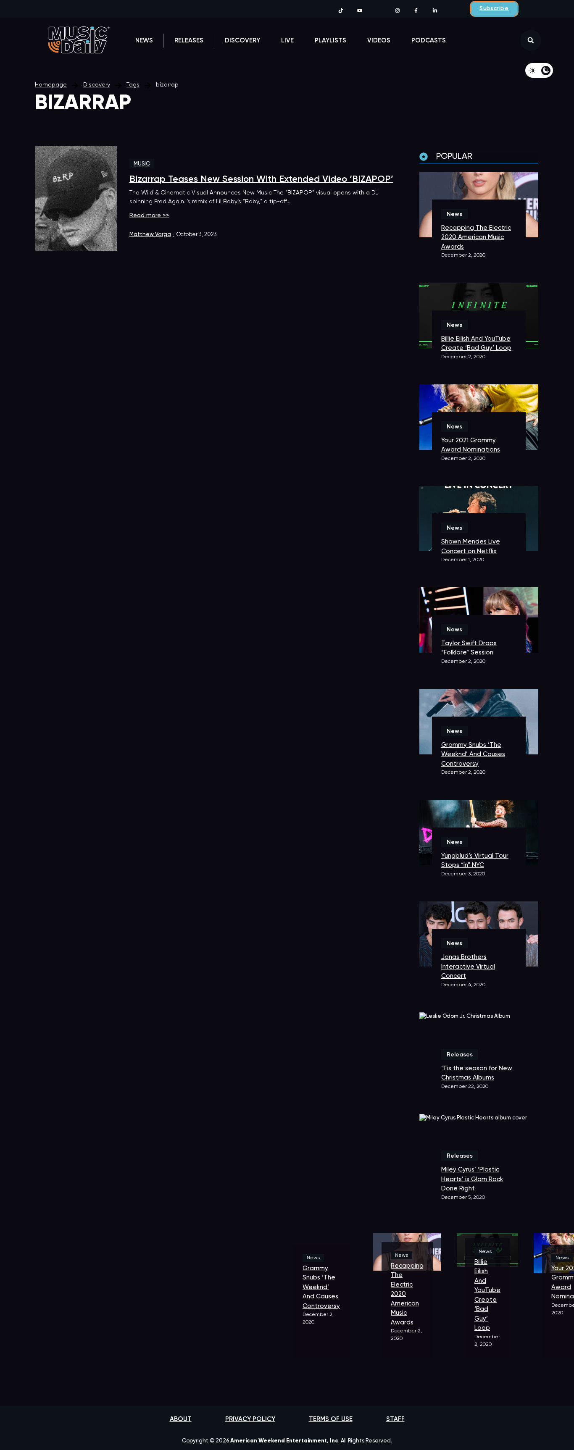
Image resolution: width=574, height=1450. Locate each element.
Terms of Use (331, 1419)
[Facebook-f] (416, 11)
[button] (530, 40)
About (181, 1419)
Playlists (330, 40)
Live (287, 40)
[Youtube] (360, 11)
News (144, 40)
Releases (188, 40)
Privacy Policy (250, 1419)
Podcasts (428, 40)
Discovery (242, 40)
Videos (378, 40)
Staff (395, 1419)
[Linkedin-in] (435, 11)
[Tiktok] (341, 11)
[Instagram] (397, 11)
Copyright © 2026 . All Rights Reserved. (287, 1441)
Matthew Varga (151, 234)
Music (142, 164)
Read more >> (149, 215)
